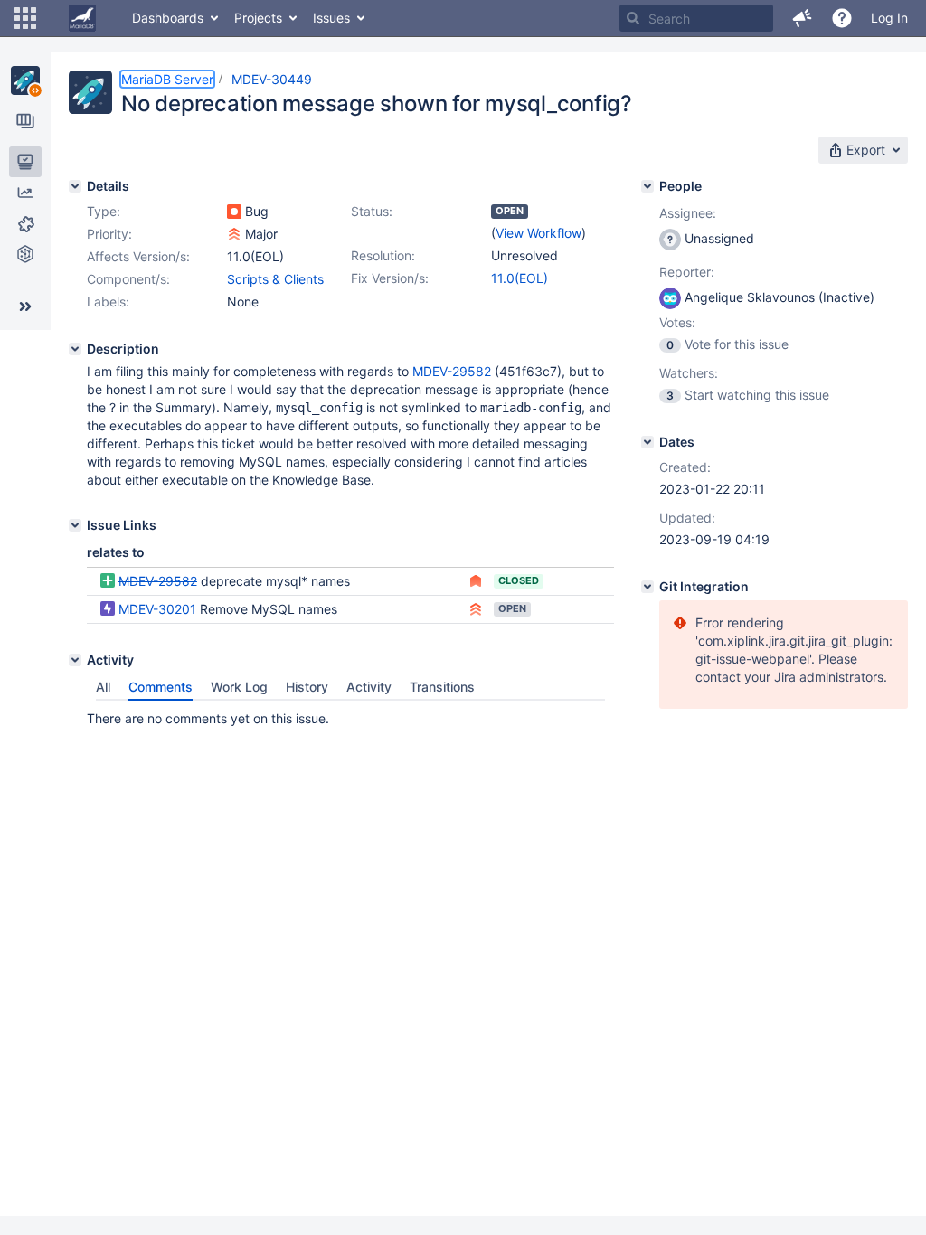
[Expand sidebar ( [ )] (25, 306)
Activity (369, 686)
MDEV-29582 (451, 371)
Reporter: (686, 271)
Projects (258, 17)
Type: (103, 211)
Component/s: (128, 279)
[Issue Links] (75, 525)
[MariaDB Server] (25, 80)
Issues (331, 17)
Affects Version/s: (138, 256)
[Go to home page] (82, 18)
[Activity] (75, 660)
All (103, 686)
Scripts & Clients (275, 279)
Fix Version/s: (390, 278)
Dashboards (167, 17)
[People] (647, 186)
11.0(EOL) (519, 278)
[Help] (842, 18)
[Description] (75, 349)
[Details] (75, 186)
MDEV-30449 (272, 79)
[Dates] (647, 442)
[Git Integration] (647, 586)
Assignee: (687, 213)
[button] (25, 18)
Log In (889, 17)
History (307, 686)
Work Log (239, 686)
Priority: (109, 233)
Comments (160, 686)
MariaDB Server (167, 79)
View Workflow (538, 232)
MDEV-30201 (157, 609)
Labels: (108, 301)
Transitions (442, 686)
